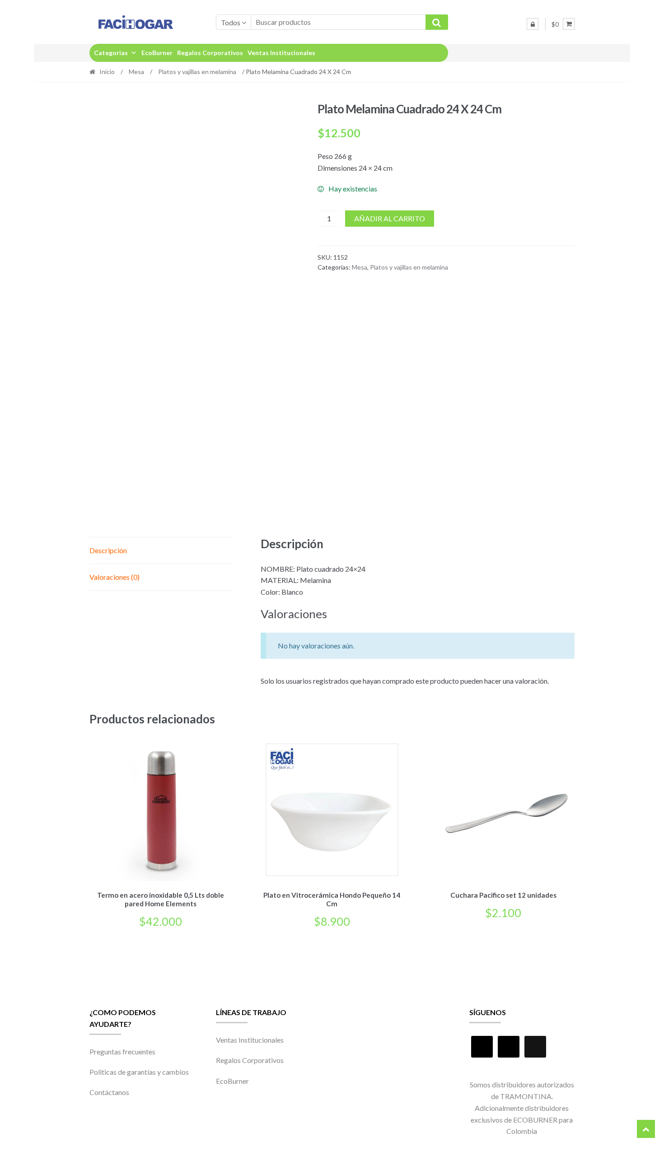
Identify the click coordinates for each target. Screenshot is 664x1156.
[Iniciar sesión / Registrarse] (532, 24)
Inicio (107, 71)
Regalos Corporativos (210, 52)
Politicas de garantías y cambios (139, 1071)
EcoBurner (157, 52)
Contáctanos (109, 1092)
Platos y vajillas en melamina (197, 71)
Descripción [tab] (108, 550)
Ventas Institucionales (281, 52)
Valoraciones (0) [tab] (114, 577)
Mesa (136, 71)
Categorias (111, 52)
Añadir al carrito (389, 218)
